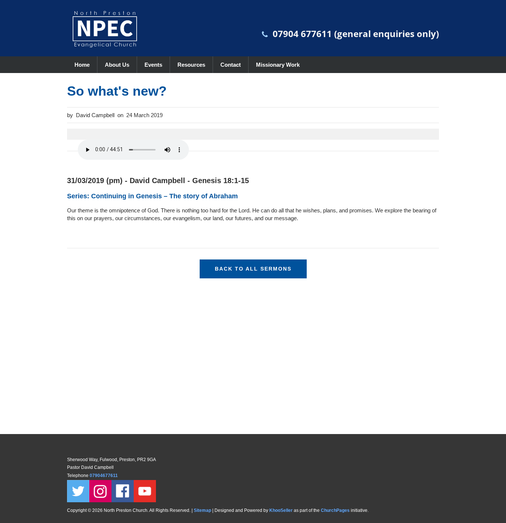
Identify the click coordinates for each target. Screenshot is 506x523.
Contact (230, 65)
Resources (191, 65)
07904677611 (104, 475)
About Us (117, 65)
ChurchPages (335, 510)
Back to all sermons (253, 269)
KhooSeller (281, 510)
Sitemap (202, 510)
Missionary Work (278, 65)
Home (82, 65)
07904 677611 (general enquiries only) (356, 33)
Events (153, 65)
